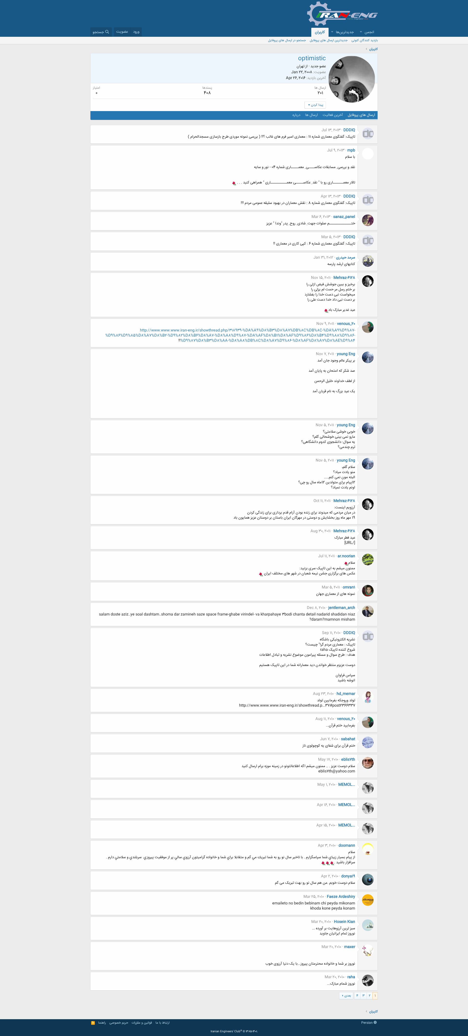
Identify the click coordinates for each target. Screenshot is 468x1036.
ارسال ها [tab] (311, 115)
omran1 (349, 587)
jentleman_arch (341, 608)
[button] (360, 32)
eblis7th (348, 760)
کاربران (320, 32)
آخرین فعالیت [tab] (333, 115)
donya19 (348, 876)
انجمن (369, 32)
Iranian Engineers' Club (234, 1031)
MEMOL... (346, 785)
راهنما (102, 1023)
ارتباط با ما (162, 1023)
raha (351, 977)
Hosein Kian (344, 922)
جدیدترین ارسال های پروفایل (329, 40)
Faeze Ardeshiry (341, 897)
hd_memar (346, 694)
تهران (300, 66)
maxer (349, 947)
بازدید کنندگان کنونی (364, 40)
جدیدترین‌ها (345, 32)
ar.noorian (346, 556)
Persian (367, 1023)
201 (320, 93)
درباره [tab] (296, 115)
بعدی (347, 995)
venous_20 (346, 324)
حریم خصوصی (118, 1023)
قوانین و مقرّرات (142, 1023)
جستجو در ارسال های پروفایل (287, 40)
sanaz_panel (344, 217)
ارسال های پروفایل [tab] (361, 115)
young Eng (346, 354)
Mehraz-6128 (344, 278)
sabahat (348, 739)
